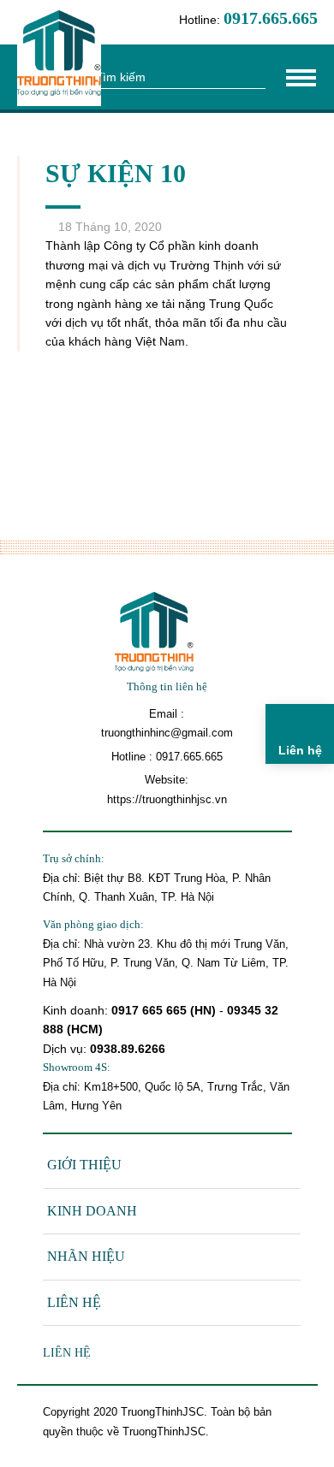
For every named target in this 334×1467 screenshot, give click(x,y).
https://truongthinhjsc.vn (167, 799)
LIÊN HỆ (74, 1302)
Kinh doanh (92, 1211)
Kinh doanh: (77, 1010)
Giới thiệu (84, 1164)
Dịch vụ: (66, 1049)
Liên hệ (67, 1352)
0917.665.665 (189, 756)
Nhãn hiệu (86, 1256)
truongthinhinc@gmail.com (167, 732)
